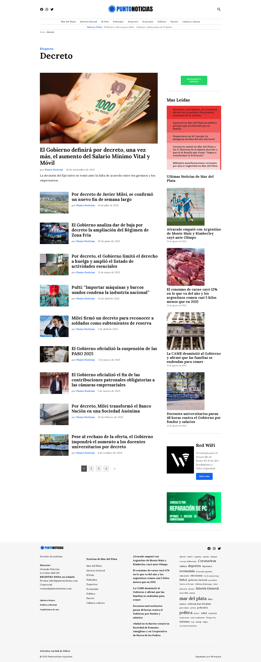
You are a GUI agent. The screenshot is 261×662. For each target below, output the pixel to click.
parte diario (184, 608)
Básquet (214, 556)
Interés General (88, 21)
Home (42, 32)
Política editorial (48, 605)
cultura (183, 566)
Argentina (197, 557)
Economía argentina (204, 571)
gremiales (212, 580)
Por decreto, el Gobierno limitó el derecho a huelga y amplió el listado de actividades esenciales (115, 261)
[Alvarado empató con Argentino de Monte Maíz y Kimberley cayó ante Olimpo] (186, 207)
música (182, 604)
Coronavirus (207, 561)
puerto (197, 613)
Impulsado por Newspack (208, 656)
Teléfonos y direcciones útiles (119, 27)
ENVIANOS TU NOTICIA (194, 80)
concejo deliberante (188, 561)
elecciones (196, 575)
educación (184, 576)
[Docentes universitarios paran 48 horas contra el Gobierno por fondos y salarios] (186, 391)
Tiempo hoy (211, 617)
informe (191, 589)
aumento (206, 557)
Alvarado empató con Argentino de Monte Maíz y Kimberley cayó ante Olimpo (194, 233)
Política (162, 21)
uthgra (205, 622)
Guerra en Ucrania (186, 584)
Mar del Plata (68, 21)
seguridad (212, 613)
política (185, 612)
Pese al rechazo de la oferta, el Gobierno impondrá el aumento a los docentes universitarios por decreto (112, 441)
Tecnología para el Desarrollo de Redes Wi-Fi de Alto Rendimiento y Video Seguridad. (207, 460)
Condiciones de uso (49, 609)
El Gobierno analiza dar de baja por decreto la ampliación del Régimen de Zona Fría (110, 230)
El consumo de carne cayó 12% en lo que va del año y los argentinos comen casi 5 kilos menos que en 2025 (192, 295)
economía (187, 571)
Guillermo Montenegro (203, 584)
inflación (183, 589)
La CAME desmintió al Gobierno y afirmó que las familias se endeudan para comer (194, 357)
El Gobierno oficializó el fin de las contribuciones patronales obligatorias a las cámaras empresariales (113, 380)
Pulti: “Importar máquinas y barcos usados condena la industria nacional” (110, 290)
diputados (207, 566)
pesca (193, 607)
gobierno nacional (197, 580)
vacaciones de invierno (188, 626)
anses (190, 556)
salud (204, 612)
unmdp (198, 622)
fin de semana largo (211, 576)
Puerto (174, 21)
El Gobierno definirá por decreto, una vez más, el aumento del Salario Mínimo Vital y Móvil (95, 156)
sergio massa (184, 618)
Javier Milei (183, 593)
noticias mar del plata (199, 603)
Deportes (133, 21)
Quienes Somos (47, 600)
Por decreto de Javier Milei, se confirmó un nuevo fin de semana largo (112, 197)
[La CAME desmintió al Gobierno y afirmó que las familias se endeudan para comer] (186, 331)
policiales (202, 607)
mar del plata (192, 598)
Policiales (118, 21)
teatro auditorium (197, 618)
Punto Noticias (54, 169)
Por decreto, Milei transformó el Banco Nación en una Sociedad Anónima (111, 408)
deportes (194, 566)
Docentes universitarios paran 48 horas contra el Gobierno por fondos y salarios (194, 417)
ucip (192, 622)
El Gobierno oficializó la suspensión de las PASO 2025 (114, 351)
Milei (210, 599)
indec (216, 584)
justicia (192, 593)
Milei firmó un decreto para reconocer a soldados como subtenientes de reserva (113, 320)
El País (105, 21)
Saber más (204, 476)
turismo (184, 621)
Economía (147, 21)
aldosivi (182, 556)
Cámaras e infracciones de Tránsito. (154, 27)
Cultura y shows (191, 21)
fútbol (183, 580)
